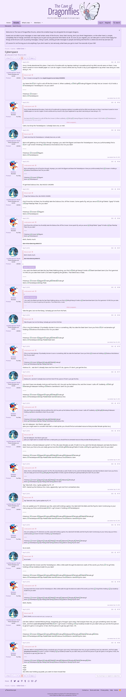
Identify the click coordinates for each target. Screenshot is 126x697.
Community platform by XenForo (63, 693)
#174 (118, 464)
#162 (118, 102)
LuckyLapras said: (29, 106)
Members (37, 23)
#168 (118, 287)
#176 (118, 525)
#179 (118, 609)
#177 (118, 552)
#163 (118, 130)
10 (24, 58)
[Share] (115, 62)
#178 (118, 582)
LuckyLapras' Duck (11, 55)
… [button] (14, 58)
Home (8, 23)
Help (111, 690)
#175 (118, 493)
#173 (118, 431)
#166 (118, 218)
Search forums (17, 26)
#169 (118, 315)
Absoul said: (27, 75)
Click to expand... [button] (71, 122)
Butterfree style (11, 690)
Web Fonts (61, 695)
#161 (118, 62)
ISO (112, 62)
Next (32, 58)
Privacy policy (105, 690)
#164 (118, 161)
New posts (8, 26)
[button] (31, 22)
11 (27, 58)
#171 (118, 372)
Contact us (85, 690)
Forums (16, 23)
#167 (118, 248)
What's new (26, 23)
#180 (118, 643)
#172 (118, 403)
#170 (118, 346)
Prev (8, 58)
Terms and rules (94, 690)
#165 (118, 189)
